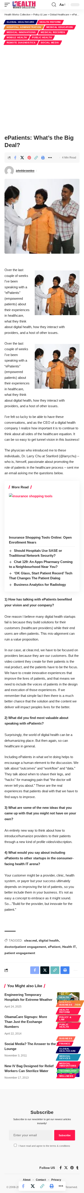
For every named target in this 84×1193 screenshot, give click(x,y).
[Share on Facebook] (15, 157)
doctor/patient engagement (25, 946)
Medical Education (59, 27)
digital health (49, 940)
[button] (8, 4)
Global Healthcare (20, 22)
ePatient (54, 946)
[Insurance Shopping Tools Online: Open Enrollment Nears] (42, 513)
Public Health (42, 37)
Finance (64, 1043)
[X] (66, 1168)
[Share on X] (22, 157)
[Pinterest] (72, 1168)
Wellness (66, 1076)
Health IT (69, 946)
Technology (68, 1071)
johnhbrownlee (25, 170)
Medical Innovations (21, 32)
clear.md (30, 940)
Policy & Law (65, 1018)
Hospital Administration (24, 27)
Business (65, 1004)
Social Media (50, 42)
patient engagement (19, 953)
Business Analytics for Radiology (40, 584)
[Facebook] (60, 1168)
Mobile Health (17, 37)
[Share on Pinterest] (29, 157)
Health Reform (50, 22)
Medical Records (53, 32)
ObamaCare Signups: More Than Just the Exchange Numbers (25, 1022)
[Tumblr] (77, 1168)
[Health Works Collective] (24, 4)
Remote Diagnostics (21, 42)
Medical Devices (65, 1057)
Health (64, 997)
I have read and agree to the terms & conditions (44, 1146)
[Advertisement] (42, 89)
